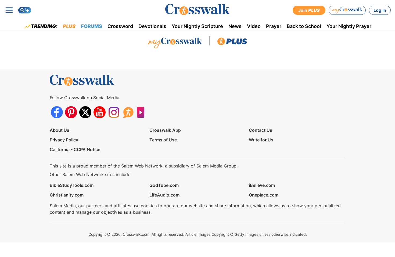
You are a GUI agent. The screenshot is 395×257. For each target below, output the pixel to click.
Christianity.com (67, 195)
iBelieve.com (262, 185)
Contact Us (260, 130)
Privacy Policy (64, 139)
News (235, 26)
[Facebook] (57, 112)
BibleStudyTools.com (72, 185)
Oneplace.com (263, 195)
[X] (85, 112)
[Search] (24, 10)
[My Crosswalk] (347, 10)
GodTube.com (164, 185)
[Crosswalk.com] (197, 9)
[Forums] (128, 112)
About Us (59, 130)
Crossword (120, 26)
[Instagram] (114, 112)
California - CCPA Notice (75, 149)
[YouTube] (100, 112)
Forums (91, 26)
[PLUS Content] (232, 43)
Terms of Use (163, 139)
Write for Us (261, 139)
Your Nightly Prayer (348, 26)
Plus (69, 26)
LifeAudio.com (164, 195)
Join (309, 10)
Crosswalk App (165, 130)
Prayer (273, 26)
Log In (380, 10)
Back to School (304, 26)
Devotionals (152, 26)
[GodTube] (142, 112)
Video (254, 26)
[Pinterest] (71, 112)
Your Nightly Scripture (197, 26)
